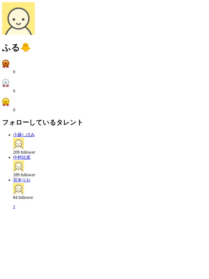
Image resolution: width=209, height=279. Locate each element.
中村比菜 (21, 157)
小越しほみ (24, 134)
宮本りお (21, 180)
